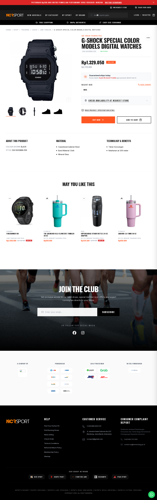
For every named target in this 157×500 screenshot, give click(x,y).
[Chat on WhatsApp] (151, 494)
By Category (51, 15)
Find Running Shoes (51, 430)
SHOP (16, 30)
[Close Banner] (153, 2)
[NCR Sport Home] (15, 15)
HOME (8, 30)
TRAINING (25, 30)
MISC (85, 89)
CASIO (34, 30)
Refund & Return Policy (52, 448)
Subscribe (108, 312)
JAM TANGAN (45, 30)
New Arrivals (34, 15)
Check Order (49, 439)
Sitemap (47, 456)
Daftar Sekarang (113, 2)
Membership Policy (51, 452)
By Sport (67, 15)
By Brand (80, 15)
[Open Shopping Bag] (153, 15)
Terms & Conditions (51, 443)
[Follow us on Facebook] (74, 333)
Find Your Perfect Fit (51, 426)
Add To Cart (132, 120)
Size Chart (145, 85)
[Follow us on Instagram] (82, 333)
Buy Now (96, 120)
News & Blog (49, 435)
